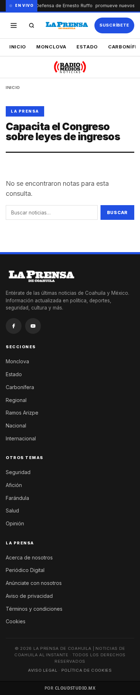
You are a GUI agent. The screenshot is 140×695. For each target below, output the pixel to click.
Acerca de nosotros (29, 557)
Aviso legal (42, 670)
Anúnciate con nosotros (34, 583)
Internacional (21, 438)
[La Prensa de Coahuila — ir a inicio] (67, 25)
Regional (16, 400)
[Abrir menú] (14, 25)
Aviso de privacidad (29, 596)
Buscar (117, 212)
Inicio (17, 46)
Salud (12, 510)
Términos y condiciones (34, 609)
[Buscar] (31, 25)
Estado (87, 46)
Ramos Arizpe (22, 413)
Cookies (15, 621)
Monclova (51, 46)
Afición (14, 485)
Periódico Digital (25, 570)
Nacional (16, 425)
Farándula (17, 498)
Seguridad (18, 472)
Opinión (15, 523)
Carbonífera (20, 387)
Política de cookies (86, 670)
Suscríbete (114, 25)
